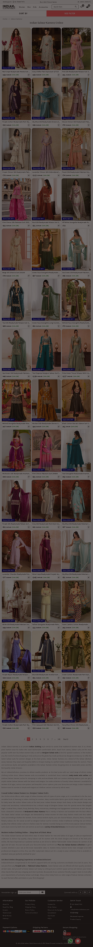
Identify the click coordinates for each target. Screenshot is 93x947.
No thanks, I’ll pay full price (55, 496)
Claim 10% (75, 485)
